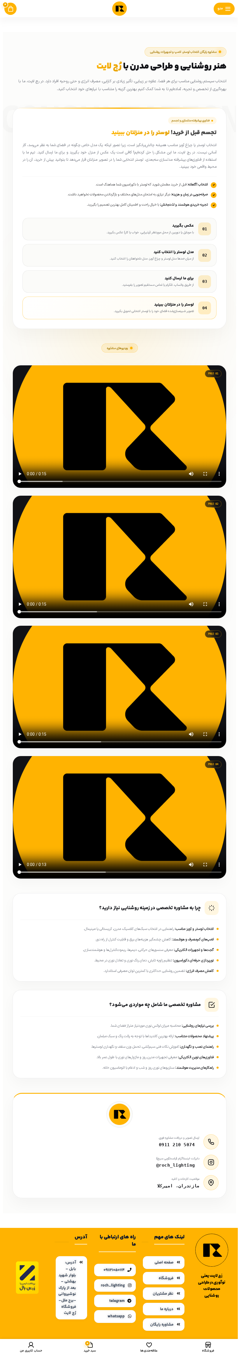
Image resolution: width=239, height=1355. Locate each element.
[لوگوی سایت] (119, 8)
